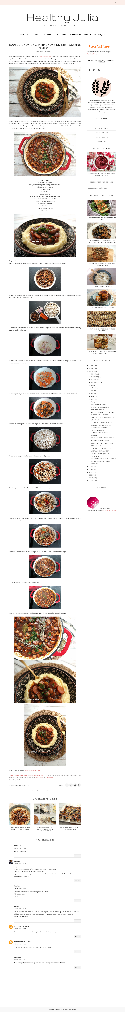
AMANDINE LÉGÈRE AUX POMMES (102, 443)
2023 (91, 466)
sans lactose (100, 137)
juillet (92, 388)
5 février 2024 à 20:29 (20, 944)
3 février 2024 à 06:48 (20, 863)
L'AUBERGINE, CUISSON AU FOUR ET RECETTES (102, 330)
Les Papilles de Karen (21, 926)
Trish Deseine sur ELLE (32, 770)
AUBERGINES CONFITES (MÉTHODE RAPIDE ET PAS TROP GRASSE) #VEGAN (102, 242)
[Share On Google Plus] (79, 785)
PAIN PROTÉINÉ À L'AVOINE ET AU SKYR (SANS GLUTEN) (102, 264)
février (93, 402)
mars (92, 399)
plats (35, 790)
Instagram (39, 777)
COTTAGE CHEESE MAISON (102, 287)
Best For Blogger (72, 1009)
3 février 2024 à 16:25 (20, 908)
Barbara (17, 861)
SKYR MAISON (96, 446)
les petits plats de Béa (22, 942)
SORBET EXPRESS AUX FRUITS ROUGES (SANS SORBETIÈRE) (101, 174)
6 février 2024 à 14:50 (20, 959)
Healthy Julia (62, 17)
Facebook (49, 777)
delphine (17, 886)
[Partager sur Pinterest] (75, 785)
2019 (91, 478)
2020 (91, 475)
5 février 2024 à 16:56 (20, 928)
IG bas (99, 124)
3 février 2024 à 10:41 (20, 888)
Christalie (17, 957)
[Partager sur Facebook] (67, 785)
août (92, 385)
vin (55, 790)
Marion (16, 906)
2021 (91, 472)
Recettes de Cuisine (109, 510)
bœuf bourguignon (45, 56)
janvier (93, 464)
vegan (50, 790)
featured (29, 790)
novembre (94, 377)
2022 (91, 469)
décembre (94, 374)
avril (92, 396)
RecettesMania (92, 54)
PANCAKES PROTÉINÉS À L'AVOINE (102, 308)
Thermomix (99, 128)
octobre (93, 379)
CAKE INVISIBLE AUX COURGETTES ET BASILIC (102, 219)
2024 (91, 371)
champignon (20, 790)
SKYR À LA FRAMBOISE (98, 405)
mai (92, 393)
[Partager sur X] (71, 785)
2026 (91, 365)
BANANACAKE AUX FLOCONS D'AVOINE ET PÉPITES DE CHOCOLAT (102, 352)
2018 (91, 481)
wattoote (17, 846)
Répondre (77, 856)
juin (92, 391)
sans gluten (42, 790)
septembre (95, 382)
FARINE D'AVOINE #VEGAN (100, 440)
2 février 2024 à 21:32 (20, 848)
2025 (91, 368)
